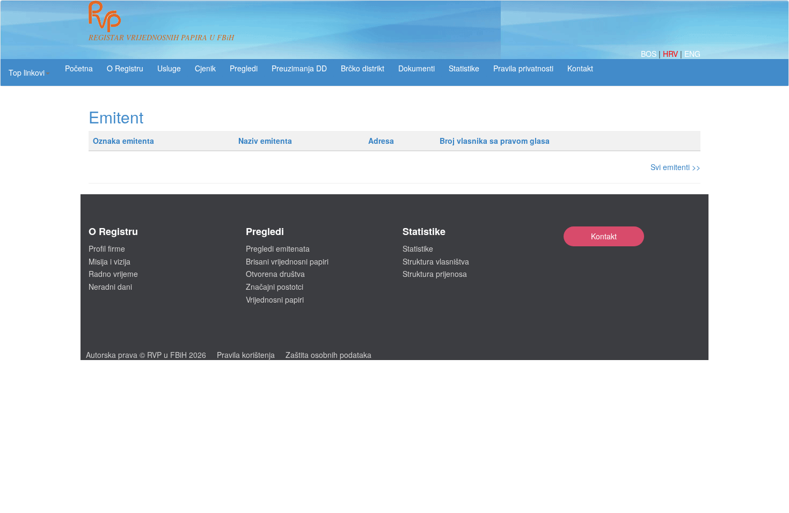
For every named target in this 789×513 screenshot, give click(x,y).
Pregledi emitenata (278, 248)
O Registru (125, 68)
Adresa (381, 140)
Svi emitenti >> (675, 167)
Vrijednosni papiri (275, 299)
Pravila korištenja (246, 354)
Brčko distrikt (362, 68)
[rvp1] (105, 15)
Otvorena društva (275, 273)
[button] (29, 72)
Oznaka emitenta (123, 140)
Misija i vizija (109, 261)
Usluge (169, 68)
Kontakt (604, 236)
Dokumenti (416, 68)
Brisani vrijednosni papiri (287, 261)
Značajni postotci (274, 286)
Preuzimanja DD (299, 68)
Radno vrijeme (113, 273)
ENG (692, 53)
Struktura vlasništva (436, 261)
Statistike (464, 68)
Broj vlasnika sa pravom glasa (495, 140)
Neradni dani (110, 286)
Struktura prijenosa (435, 273)
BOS (650, 53)
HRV (671, 53)
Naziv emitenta (265, 140)
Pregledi (244, 68)
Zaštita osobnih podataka (328, 354)
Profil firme (107, 248)
